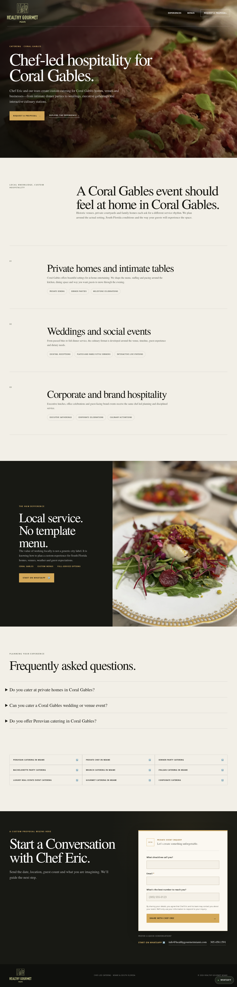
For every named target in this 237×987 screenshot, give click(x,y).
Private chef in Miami (118, 760)
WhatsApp (224, 979)
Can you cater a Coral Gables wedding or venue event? (58, 705)
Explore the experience (64, 115)
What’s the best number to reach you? (166, 889)
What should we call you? (160, 857)
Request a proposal (215, 13)
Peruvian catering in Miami (45, 760)
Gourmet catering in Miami (118, 780)
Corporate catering (191, 780)
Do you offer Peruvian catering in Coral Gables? (53, 721)
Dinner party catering (191, 760)
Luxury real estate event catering (45, 780)
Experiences (174, 13)
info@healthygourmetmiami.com (188, 942)
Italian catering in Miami (191, 770)
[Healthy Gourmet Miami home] (22, 13)
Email (150, 873)
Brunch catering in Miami (118, 770)
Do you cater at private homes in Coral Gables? (52, 689)
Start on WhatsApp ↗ (151, 942)
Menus (191, 13)
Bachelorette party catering (45, 770)
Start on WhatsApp (36, 577)
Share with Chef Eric (183, 918)
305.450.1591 (218, 942)
